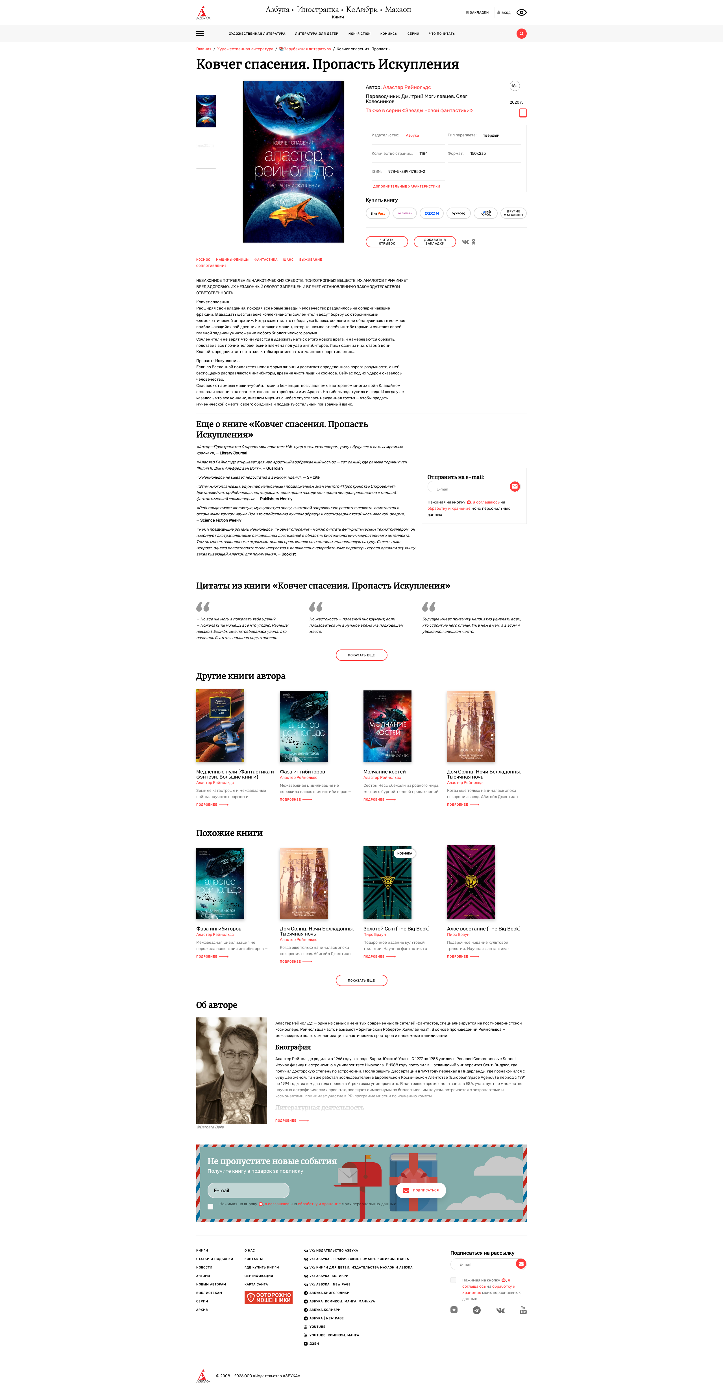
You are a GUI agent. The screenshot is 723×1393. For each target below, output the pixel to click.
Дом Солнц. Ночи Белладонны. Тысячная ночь (484, 774)
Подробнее (206, 804)
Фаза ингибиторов (302, 771)
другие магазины (513, 213)
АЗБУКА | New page (327, 1318)
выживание (310, 259)
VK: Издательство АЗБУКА (334, 1250)
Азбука (277, 10)
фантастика (266, 259)
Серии (413, 33)
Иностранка (317, 10)
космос (203, 259)
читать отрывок (387, 241)
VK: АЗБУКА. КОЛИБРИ (329, 1276)
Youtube (318, 1327)
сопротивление (211, 266)
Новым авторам (211, 1284)
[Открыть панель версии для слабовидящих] (522, 12)
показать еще (361, 655)
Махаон (398, 10)
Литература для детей (317, 34)
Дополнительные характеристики (406, 186)
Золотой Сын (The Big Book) (396, 928)
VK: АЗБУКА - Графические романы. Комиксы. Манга (359, 1259)
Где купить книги (262, 1267)
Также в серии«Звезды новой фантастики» (419, 111)
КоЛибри (362, 10)
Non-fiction (360, 34)
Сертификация (259, 1276)
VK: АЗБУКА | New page (330, 1284)
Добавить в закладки (435, 241)
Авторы (203, 1276)
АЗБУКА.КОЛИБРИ (325, 1310)
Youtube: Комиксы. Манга (334, 1335)
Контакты (254, 1259)
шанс (288, 259)
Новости (204, 1267)
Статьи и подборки (214, 1259)
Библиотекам (209, 1293)
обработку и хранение (449, 508)
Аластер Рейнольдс (407, 87)
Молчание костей (384, 771)
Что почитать (442, 33)
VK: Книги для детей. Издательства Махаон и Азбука (361, 1267)
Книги (338, 17)
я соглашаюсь (486, 502)
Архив (202, 1310)
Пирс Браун (374, 934)
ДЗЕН (314, 1344)
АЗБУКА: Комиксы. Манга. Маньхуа (342, 1301)
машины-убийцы (232, 259)
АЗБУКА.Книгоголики (330, 1293)
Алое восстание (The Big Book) (484, 928)
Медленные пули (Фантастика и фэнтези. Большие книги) (235, 774)
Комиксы (389, 34)
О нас (250, 1250)
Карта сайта (256, 1284)
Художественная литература (257, 34)
